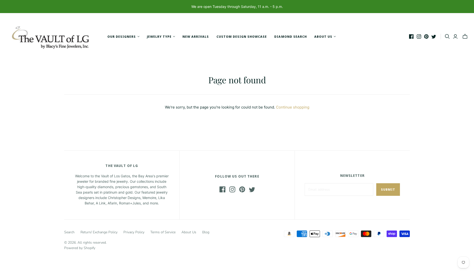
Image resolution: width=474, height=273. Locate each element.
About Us (188, 232)
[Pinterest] (426, 36)
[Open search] (447, 36)
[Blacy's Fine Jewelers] (53, 36)
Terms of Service (163, 232)
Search (69, 232)
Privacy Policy (133, 232)
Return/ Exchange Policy (99, 232)
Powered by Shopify (79, 248)
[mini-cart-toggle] (465, 36)
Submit (388, 189)
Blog (205, 232)
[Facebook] (411, 36)
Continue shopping (292, 107)
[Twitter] (434, 36)
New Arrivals (195, 36)
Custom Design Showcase (242, 36)
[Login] (455, 36)
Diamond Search (290, 36)
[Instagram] (419, 36)
